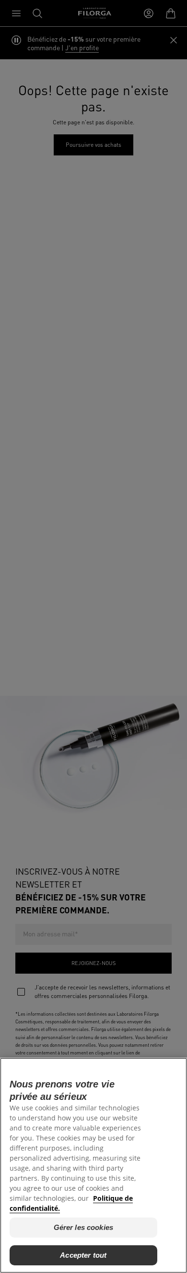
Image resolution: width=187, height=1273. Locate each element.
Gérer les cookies (84, 1227)
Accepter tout (83, 1255)
